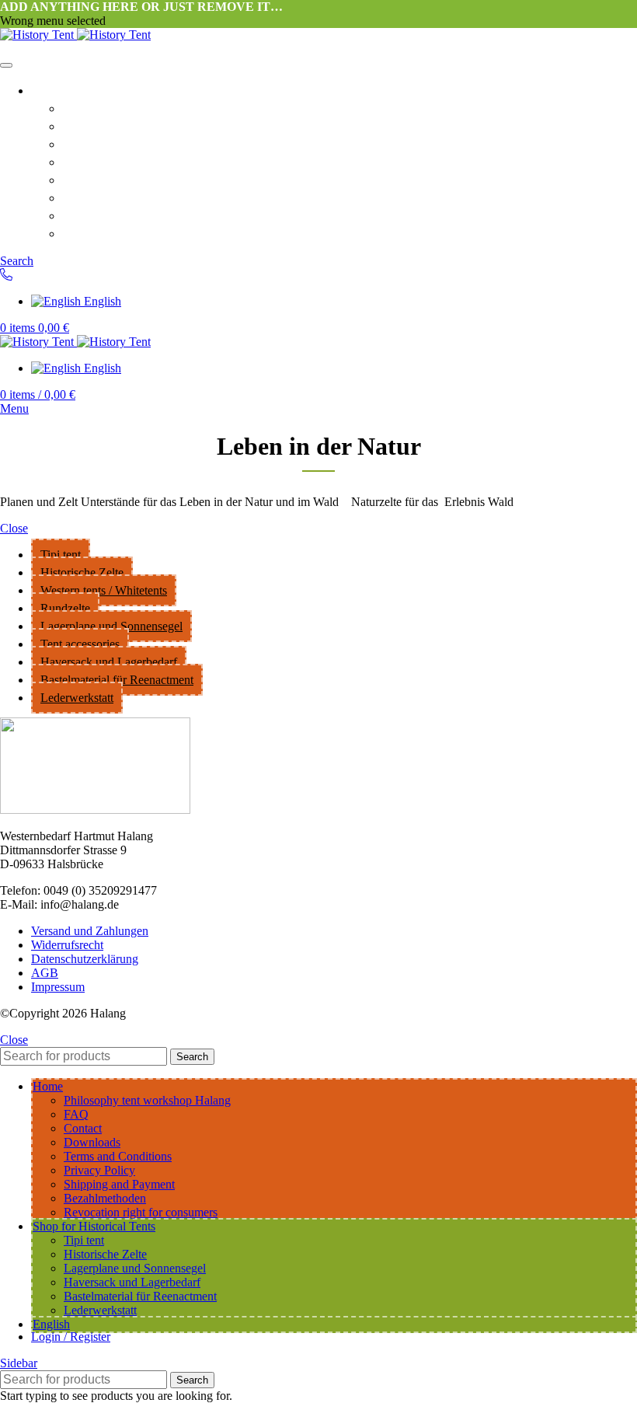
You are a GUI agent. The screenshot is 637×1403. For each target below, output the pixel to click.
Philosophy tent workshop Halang (168, 107)
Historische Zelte (82, 572)
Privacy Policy (108, 196)
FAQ (77, 125)
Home (50, 89)
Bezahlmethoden (105, 1198)
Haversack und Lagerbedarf (108, 661)
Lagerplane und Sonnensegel (111, 626)
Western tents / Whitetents (103, 590)
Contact (86, 143)
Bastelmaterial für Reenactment (116, 679)
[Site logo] (38, 34)
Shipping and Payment (133, 232)
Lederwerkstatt (76, 697)
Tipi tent (60, 554)
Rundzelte (65, 608)
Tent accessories (80, 644)
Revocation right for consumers (162, 214)
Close (14, 528)
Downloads (97, 160)
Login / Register (70, 1336)
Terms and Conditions (131, 178)
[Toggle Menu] (6, 65)
